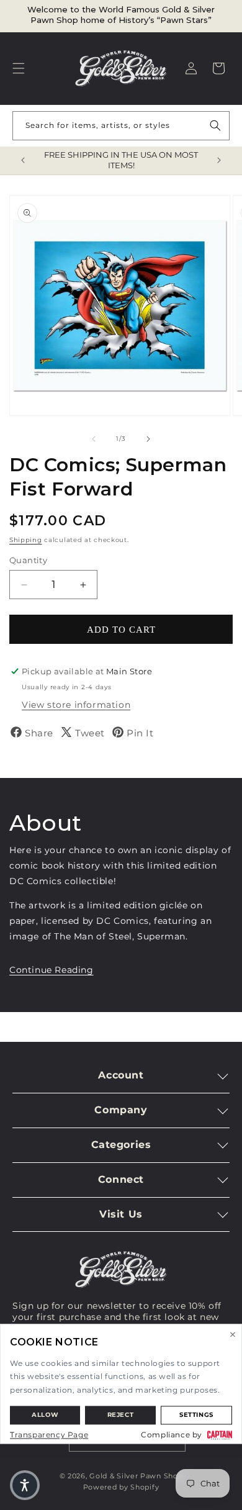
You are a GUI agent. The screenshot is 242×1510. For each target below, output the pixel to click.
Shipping (25, 540)
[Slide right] (148, 439)
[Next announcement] (219, 160)
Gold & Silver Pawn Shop (135, 1476)
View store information (76, 704)
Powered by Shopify (121, 1487)
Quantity (28, 560)
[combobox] (121, 126)
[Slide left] (93, 439)
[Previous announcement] (23, 160)
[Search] (215, 125)
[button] (18, 68)
